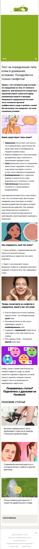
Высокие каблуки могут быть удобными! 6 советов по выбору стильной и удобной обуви (18, 431)
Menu (4, 59)
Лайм (13, 535)
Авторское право (19, 540)
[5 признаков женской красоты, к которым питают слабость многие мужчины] (19, 451)
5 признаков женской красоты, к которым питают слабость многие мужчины (19, 467)
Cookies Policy (26, 546)
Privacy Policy (14, 546)
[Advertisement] (19, 35)
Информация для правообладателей (19, 543)
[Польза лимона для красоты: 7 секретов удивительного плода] (19, 487)
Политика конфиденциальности (19, 537)
